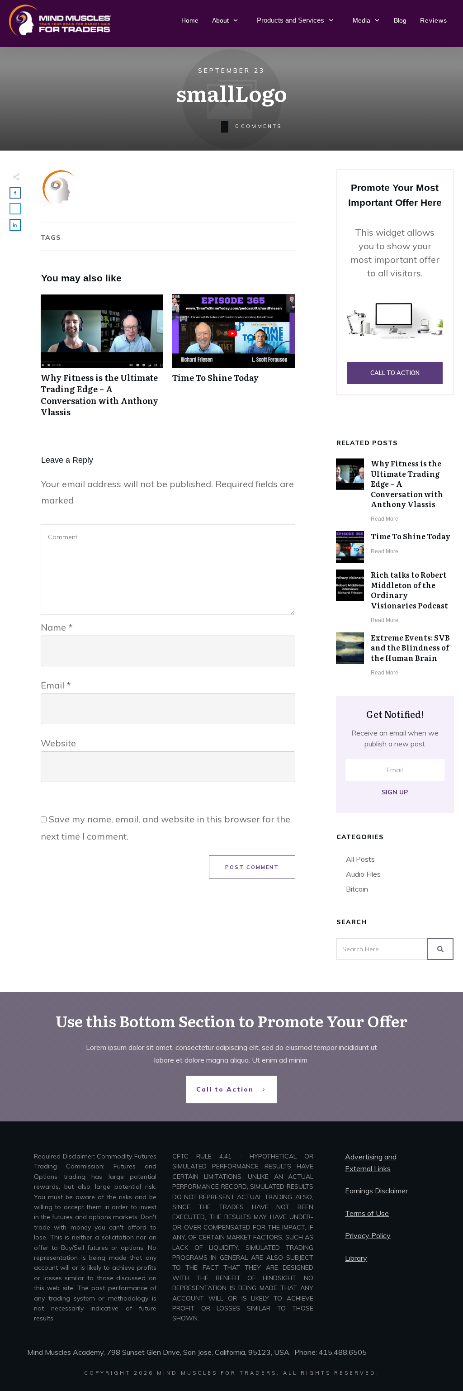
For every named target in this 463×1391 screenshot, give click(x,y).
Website (58, 743)
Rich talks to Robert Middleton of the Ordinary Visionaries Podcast (409, 589)
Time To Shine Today (233, 360)
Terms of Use (367, 1213)
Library (356, 1258)
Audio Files (363, 873)
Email (56, 685)
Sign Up (395, 792)
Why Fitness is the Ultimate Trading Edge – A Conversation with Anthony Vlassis (102, 360)
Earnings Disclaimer (376, 1190)
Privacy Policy (368, 1235)
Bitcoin (357, 888)
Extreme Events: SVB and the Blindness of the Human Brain (410, 647)
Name (57, 627)
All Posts (360, 859)
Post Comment (252, 867)
